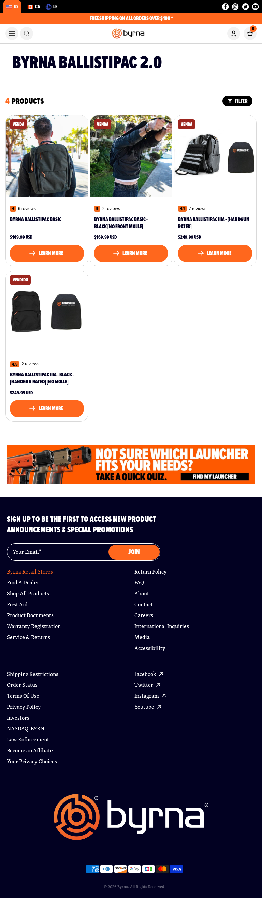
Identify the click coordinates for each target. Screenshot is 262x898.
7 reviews (197, 208)
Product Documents (30, 615)
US (16, 6)
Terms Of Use (23, 696)
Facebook (145, 674)
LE (55, 6)
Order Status (22, 685)
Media (142, 637)
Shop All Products (28, 593)
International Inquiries (161, 626)
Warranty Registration (34, 626)
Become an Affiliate (30, 750)
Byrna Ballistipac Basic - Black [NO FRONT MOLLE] (121, 223)
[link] (26, 33)
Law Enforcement (28, 739)
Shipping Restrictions (32, 674)
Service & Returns (28, 637)
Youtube (144, 707)
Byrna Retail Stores (30, 572)
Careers (143, 615)
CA (37, 6)
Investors (18, 718)
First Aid (17, 604)
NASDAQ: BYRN (25, 729)
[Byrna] (131, 820)
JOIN (134, 552)
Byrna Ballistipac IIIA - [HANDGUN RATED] (213, 223)
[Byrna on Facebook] (225, 6)
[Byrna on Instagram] (235, 6)
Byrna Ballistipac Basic (35, 219)
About (141, 593)
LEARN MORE (51, 253)
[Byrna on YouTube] (255, 6)
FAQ (139, 582)
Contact (143, 604)
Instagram (147, 696)
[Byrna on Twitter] (245, 6)
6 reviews (27, 208)
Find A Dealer (23, 582)
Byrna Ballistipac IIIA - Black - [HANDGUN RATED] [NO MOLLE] (42, 378)
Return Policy (150, 572)
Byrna (122, 886)
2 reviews (111, 208)
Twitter (144, 685)
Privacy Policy (24, 707)
